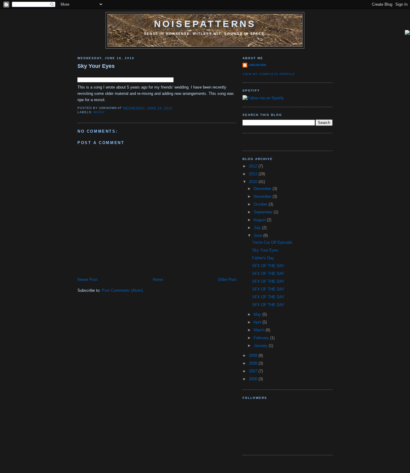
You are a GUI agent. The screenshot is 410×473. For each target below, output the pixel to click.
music (99, 112)
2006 (253, 379)
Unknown (257, 65)
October (261, 204)
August (260, 220)
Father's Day (263, 258)
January (261, 345)
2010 (253, 181)
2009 (253, 355)
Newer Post (87, 279)
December (263, 188)
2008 (253, 363)
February (262, 338)
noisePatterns (205, 24)
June (258, 235)
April (257, 322)
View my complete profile (269, 74)
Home (158, 279)
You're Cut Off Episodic (272, 242)
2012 (253, 166)
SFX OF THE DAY (268, 266)
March (260, 330)
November (263, 196)
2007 (253, 371)
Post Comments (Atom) (122, 290)
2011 (253, 174)
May (258, 314)
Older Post (227, 279)
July (258, 227)
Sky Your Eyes (96, 66)
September (264, 212)
